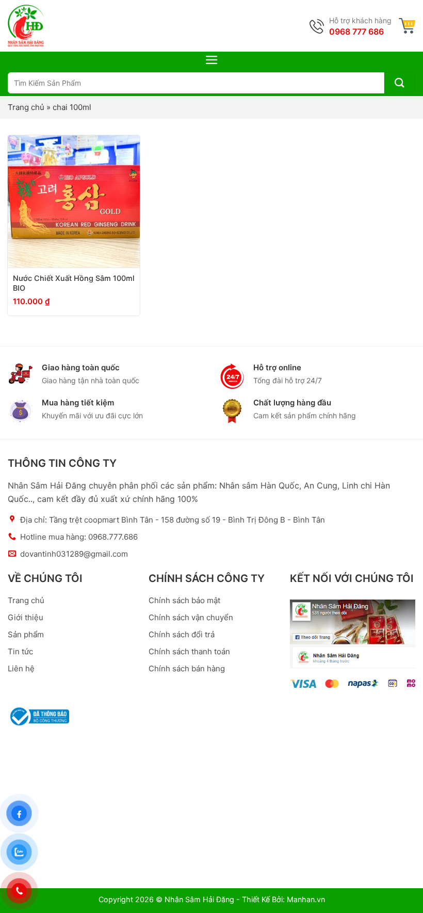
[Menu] (212, 60)
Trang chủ (26, 107)
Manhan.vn (306, 899)
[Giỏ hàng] (407, 25)
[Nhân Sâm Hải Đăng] (26, 26)
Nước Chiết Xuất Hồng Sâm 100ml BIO (74, 283)
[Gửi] (399, 82)
